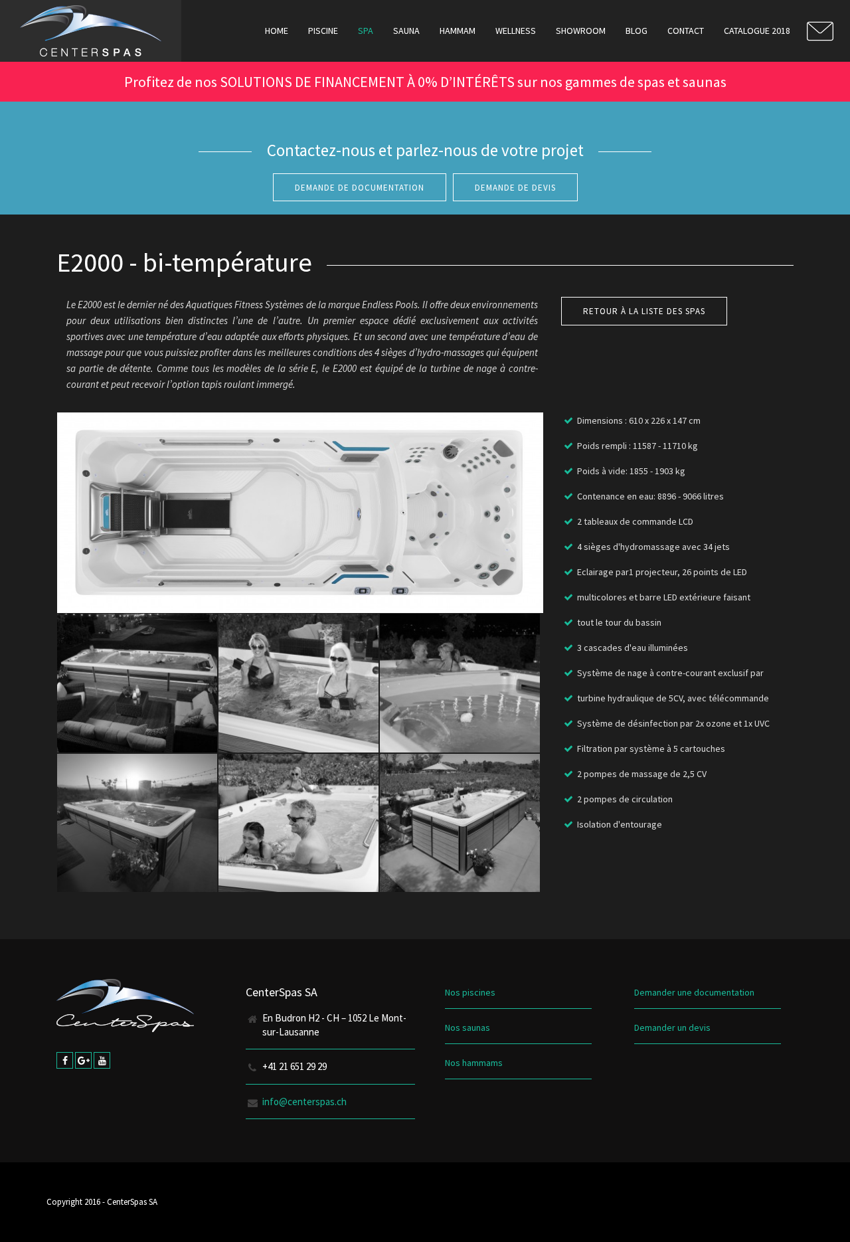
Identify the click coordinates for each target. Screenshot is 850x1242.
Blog (636, 30)
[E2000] (137, 683)
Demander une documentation (694, 992)
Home (276, 30)
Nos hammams (474, 1063)
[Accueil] (90, 30)
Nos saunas (467, 1027)
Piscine (323, 30)
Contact (685, 30)
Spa (365, 30)
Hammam (457, 30)
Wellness (515, 30)
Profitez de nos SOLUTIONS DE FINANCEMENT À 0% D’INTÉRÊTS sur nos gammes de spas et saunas (425, 81)
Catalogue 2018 (757, 30)
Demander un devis (672, 1027)
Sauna (406, 30)
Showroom (581, 30)
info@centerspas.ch (304, 1101)
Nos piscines (470, 992)
